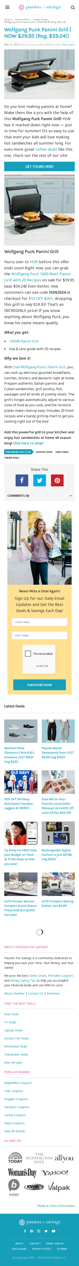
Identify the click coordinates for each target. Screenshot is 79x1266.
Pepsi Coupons (14, 1123)
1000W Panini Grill (24, 341)
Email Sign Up (55, 1243)
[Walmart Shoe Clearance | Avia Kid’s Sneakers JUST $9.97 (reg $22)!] (20, 731)
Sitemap (62, 1248)
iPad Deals (11, 1014)
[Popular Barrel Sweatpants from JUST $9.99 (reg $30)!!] (58, 731)
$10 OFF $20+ (41, 298)
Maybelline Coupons (18, 1083)
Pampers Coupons (16, 1107)
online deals (46, 149)
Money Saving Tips (23, 980)
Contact (35, 1243)
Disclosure (19, 1248)
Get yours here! (39, 166)
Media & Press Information (56, 1206)
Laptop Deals (13, 1030)
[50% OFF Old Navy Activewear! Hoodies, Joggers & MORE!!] (20, 782)
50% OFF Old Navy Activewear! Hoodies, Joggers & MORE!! (18, 803)
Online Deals (22, 19)
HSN (34, 261)
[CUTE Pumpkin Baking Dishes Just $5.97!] (58, 884)
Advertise (53, 993)
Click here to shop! (28, 443)
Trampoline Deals (16, 1054)
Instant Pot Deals (16, 1038)
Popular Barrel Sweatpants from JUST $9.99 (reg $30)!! (58, 752)
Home (7, 19)
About (19, 1243)
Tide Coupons (13, 1091)
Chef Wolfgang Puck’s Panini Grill (39, 367)
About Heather (14, 993)
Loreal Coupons (15, 1115)
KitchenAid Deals (15, 1046)
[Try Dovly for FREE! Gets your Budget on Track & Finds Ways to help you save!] (20, 833)
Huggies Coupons (16, 1099)
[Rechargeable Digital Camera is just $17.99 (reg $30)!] (58, 833)
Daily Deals (62, 452)
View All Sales (13, 1062)
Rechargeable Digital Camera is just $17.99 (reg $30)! (57, 854)
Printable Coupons (60, 976)
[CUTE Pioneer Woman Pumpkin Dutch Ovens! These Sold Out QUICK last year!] (20, 884)
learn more (68, 44)
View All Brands (14, 1131)
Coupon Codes (44, 452)
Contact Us (35, 993)
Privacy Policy (41, 1248)
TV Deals (10, 1022)
